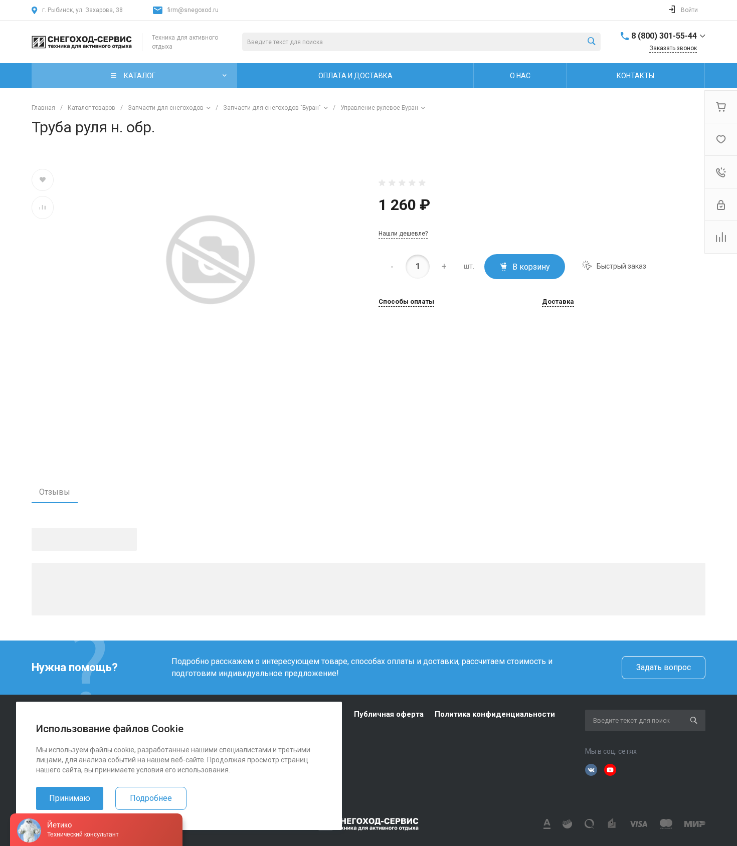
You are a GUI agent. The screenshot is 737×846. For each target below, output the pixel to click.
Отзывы (54, 492)
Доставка (558, 301)
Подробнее (151, 798)
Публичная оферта (389, 714)
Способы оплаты (406, 301)
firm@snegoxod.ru (193, 10)
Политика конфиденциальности (495, 714)
